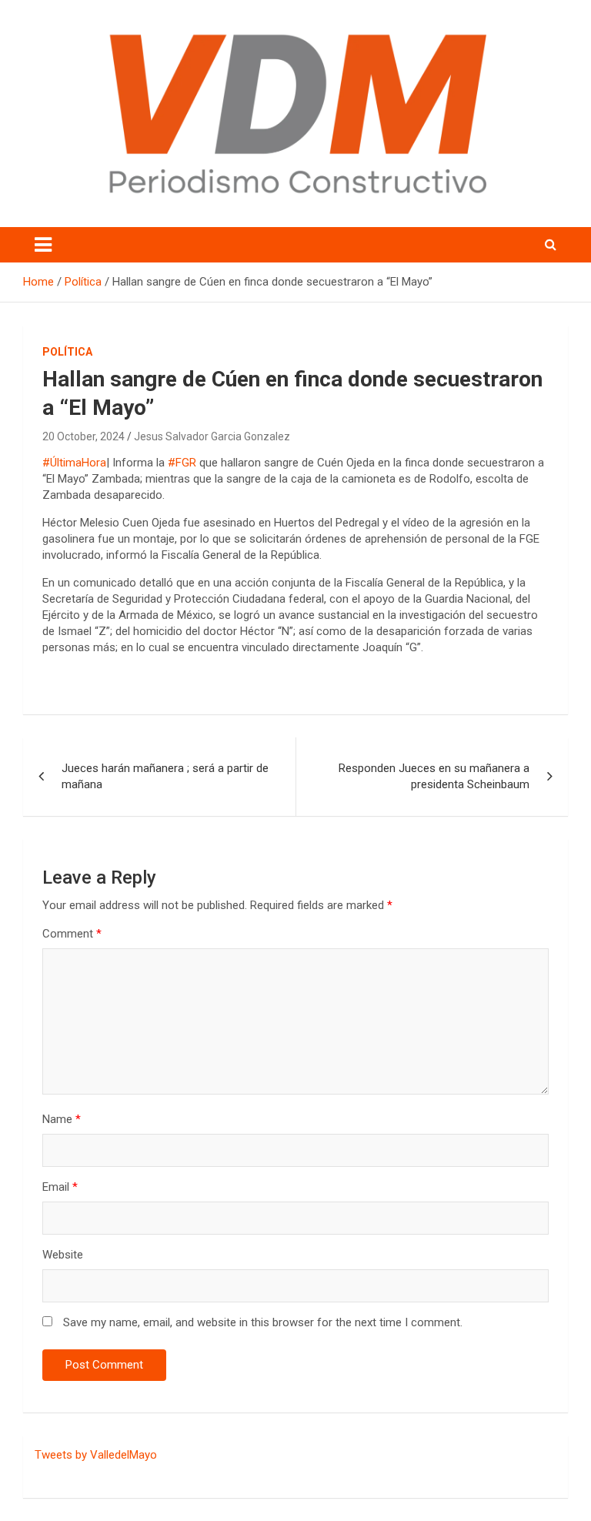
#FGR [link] (182, 463)
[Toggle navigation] (43, 244)
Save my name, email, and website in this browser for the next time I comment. (262, 1322)
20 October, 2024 (83, 436)
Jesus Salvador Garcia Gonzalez (212, 436)
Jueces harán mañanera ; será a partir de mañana (165, 776)
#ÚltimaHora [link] (74, 463)
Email (60, 1187)
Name (61, 1119)
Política (67, 352)
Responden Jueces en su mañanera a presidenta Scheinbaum (434, 776)
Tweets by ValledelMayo (96, 1455)
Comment (72, 934)
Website (62, 1255)
